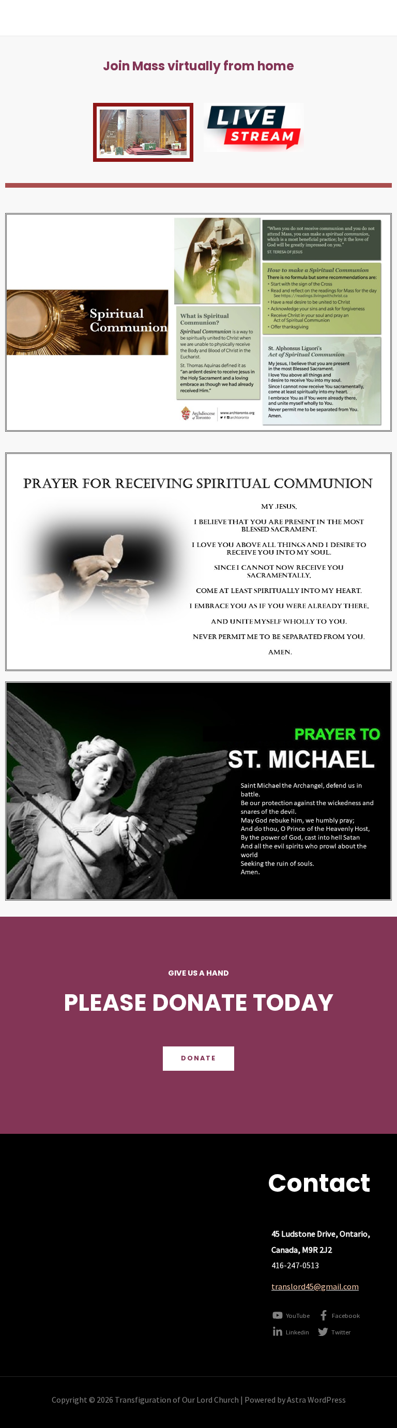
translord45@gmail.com (315, 1286)
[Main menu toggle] (375, 18)
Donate (198, 1058)
